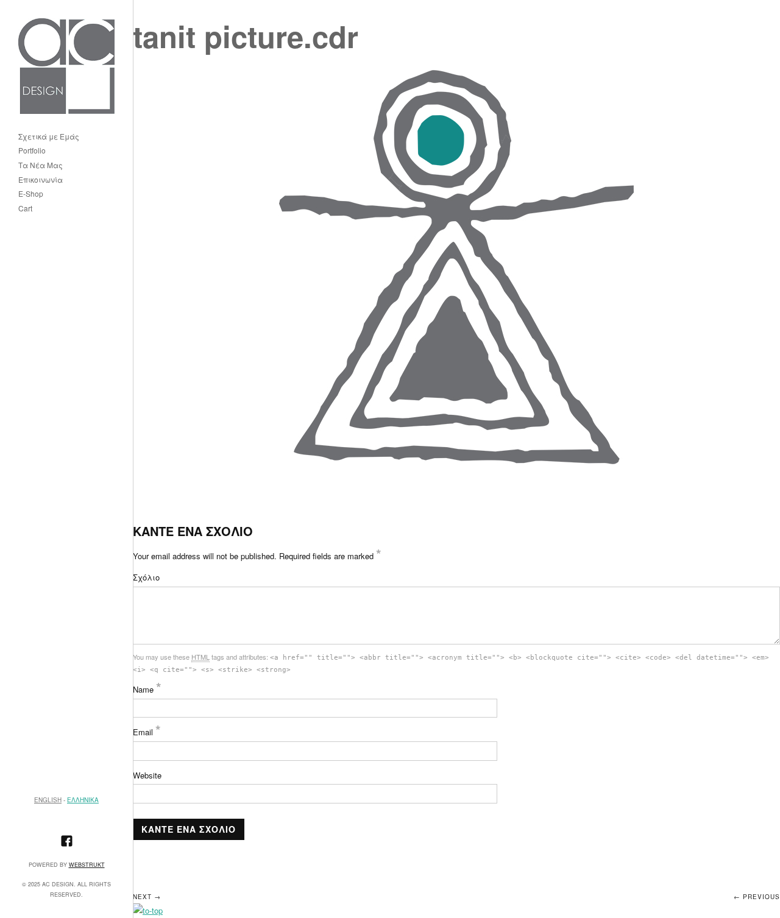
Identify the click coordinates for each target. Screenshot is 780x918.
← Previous (757, 896)
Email (147, 732)
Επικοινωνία (40, 180)
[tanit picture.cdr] (456, 268)
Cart (25, 208)
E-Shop (30, 194)
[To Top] (148, 910)
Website (147, 775)
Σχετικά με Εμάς (48, 136)
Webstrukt (87, 865)
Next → (147, 896)
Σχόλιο (146, 577)
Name (147, 689)
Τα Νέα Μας (40, 165)
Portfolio (32, 150)
